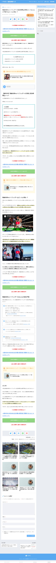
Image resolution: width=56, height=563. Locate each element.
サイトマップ (40, 1)
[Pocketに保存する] (26, 19)
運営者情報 (52, 1)
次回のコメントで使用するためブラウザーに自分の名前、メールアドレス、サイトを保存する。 (19, 532)
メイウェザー (26, 439)
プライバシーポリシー (33, 1)
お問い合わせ (46, 1)
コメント (5, 502)
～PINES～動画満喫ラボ (8, 1)
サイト (4, 526)
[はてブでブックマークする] (18, 19)
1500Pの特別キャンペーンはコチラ (18, 35)
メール (5, 521)
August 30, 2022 (23, 315)
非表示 (8, 86)
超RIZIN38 (33, 439)
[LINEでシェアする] (22, 19)
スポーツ (33, 437)
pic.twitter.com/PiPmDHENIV (12, 313)
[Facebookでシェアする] (14, 19)
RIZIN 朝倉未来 (19, 439)
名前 (4, 516)
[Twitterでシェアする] (10, 19)
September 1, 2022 (26, 324)
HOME (29, 555)
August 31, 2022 (18, 331)
